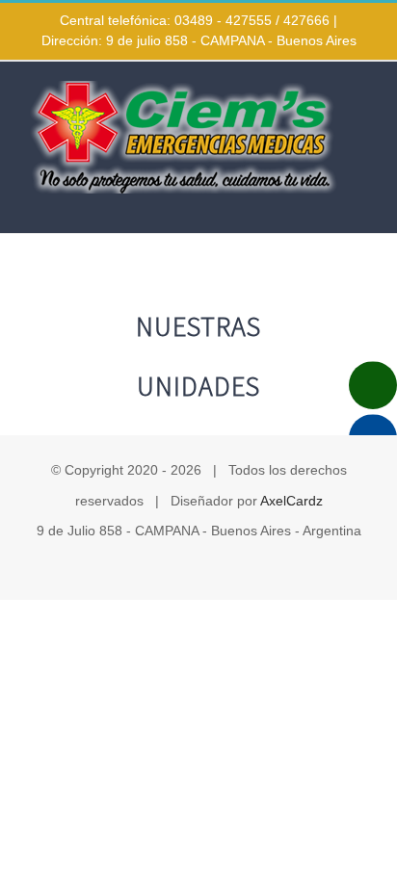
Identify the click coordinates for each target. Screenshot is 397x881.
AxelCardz (291, 500)
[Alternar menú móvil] (360, 204)
